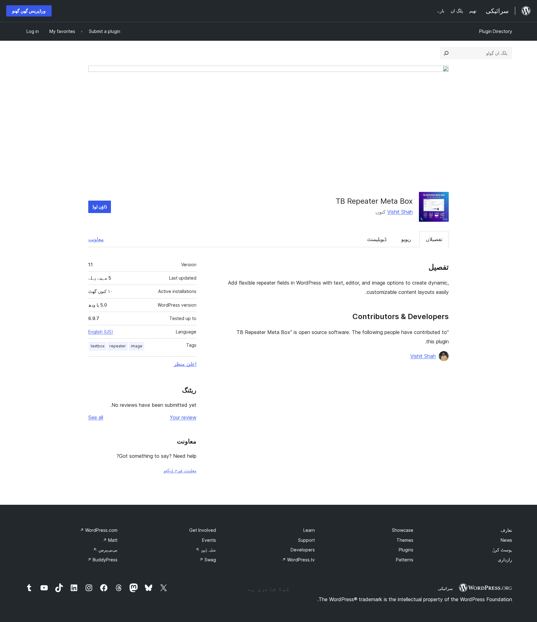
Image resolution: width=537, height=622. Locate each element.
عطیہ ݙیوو (206, 549)
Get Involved (202, 530)
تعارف (506, 530)
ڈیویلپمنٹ (377, 239)
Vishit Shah (400, 212)
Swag (207, 559)
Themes (405, 540)
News (506, 540)
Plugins (406, 549)
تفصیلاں (434, 239)
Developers (303, 549)
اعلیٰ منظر (185, 364)
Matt (110, 540)
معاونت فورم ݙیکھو (179, 470)
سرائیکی (445, 588)
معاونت (96, 239)
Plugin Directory (495, 31)
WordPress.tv (298, 559)
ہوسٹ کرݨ (502, 549)
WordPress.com (98, 530)
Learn (309, 530)
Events (209, 540)
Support (306, 540)
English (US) (100, 331)
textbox (97, 346)
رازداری (505, 559)
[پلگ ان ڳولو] (446, 53)
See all (95, 417)
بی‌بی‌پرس (105, 549)
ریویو (406, 239)
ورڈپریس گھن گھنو (29, 10)
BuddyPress (102, 559)
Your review (183, 417)
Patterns (404, 559)
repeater (117, 346)
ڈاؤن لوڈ (99, 206)
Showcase (402, 530)
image (136, 346)
